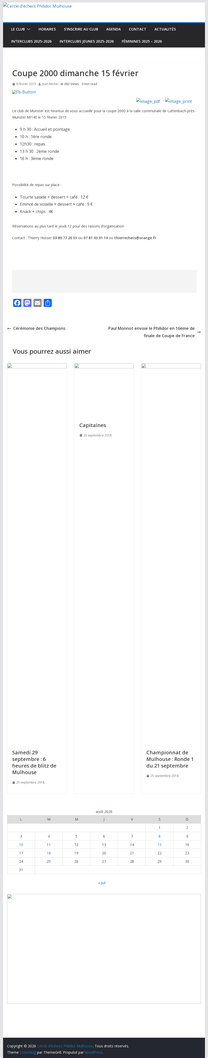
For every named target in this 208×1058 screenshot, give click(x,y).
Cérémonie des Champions (39, 328)
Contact (137, 29)
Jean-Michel (50, 84)
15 (160, 844)
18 (49, 853)
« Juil (102, 882)
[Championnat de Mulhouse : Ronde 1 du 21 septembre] (171, 367)
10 (21, 844)
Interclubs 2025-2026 (31, 41)
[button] (27, 29)
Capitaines (92, 425)
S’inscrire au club (81, 29)
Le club (18, 29)
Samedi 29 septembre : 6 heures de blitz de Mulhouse (34, 762)
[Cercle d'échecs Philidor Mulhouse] (37, 6)
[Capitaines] (104, 367)
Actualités (165, 29)
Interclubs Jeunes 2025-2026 (87, 41)
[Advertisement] (104, 281)
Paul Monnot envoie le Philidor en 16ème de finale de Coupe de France (151, 331)
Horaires (47, 29)
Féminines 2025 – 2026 (142, 41)
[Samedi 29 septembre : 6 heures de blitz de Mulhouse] (36, 367)
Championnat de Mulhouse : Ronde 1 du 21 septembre (170, 759)
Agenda (113, 29)
